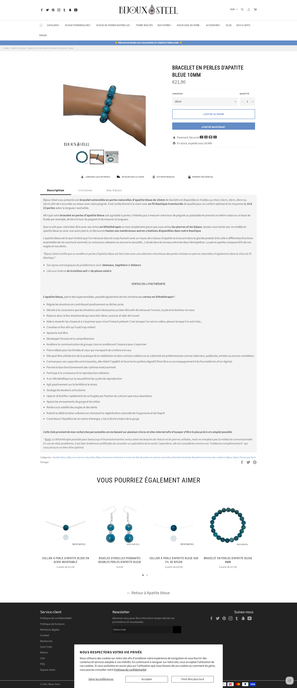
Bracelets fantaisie (181, 457)
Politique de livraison (52, 624)
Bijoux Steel (54, 684)
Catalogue (53, 25)
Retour (44, 652)
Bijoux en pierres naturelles (113, 25)
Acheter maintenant (214, 127)
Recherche (46, 641)
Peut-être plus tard (192, 679)
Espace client (47, 670)
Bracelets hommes (201, 457)
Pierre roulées (144, 25)
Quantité (244, 93)
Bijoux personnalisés (77, 25)
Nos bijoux (114, 190)
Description (55, 190)
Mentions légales (50, 630)
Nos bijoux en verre (188, 25)
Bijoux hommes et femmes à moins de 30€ (117, 457)
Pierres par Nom (247, 457)
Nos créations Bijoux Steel (225, 457)
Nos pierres (163, 25)
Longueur (177, 93)
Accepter (146, 679)
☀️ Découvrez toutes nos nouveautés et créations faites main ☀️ (148, 42)
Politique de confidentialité (130, 670)
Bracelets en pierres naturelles (155, 457)
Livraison (85, 190)
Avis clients (243, 25)
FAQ (42, 664)
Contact (44, 635)
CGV (42, 658)
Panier (43, 35)
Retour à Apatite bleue (150, 593)
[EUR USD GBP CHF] (233, 10)
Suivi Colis (46, 647)
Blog (229, 25)
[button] (143, 575)
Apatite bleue (59, 457)
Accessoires (213, 25)
